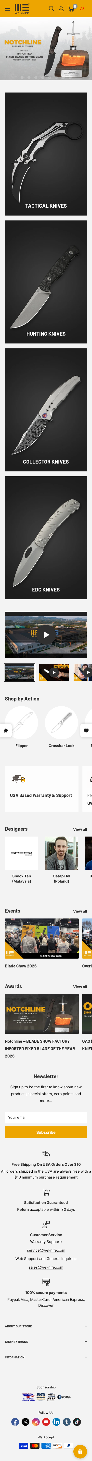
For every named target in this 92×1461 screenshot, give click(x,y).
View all (80, 829)
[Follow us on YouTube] (46, 1422)
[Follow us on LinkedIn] (56, 1422)
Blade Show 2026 (21, 965)
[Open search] (51, 8)
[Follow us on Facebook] (15, 1422)
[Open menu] (7, 9)
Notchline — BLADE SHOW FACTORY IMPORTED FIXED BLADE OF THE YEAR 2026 (40, 1048)
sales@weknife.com (46, 1267)
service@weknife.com (46, 1250)
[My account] (61, 8)
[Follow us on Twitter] (25, 1422)
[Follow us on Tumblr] (67, 1422)
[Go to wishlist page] (81, 8)
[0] (71, 9)
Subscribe (46, 1132)
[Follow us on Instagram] (36, 1422)
